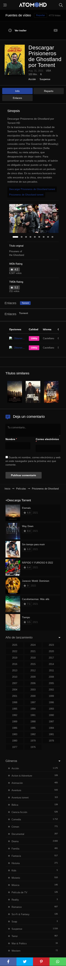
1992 (14, 715)
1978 (51, 740)
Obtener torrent (22, 338)
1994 (33, 708)
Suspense (45, 79)
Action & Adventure (22, 775)
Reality (15, 899)
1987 (51, 721)
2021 (33, 651)
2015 (33, 664)
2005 (51, 683)
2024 (33, 645)
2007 (14, 683)
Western (16, 950)
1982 (33, 734)
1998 (14, 702)
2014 (51, 664)
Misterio (16, 877)
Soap (14, 921)
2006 (33, 683)
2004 (14, 689)
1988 (33, 721)
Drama (15, 841)
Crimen (15, 826)
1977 (14, 747)
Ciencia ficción (19, 812)
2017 (51, 657)
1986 (14, 728)
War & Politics (19, 943)
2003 (33, 689)
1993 (51, 708)
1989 (14, 721)
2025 (14, 645)
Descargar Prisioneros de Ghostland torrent (32, 189)
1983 (14, 734)
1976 (33, 747)
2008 (51, 676)
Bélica (15, 805)
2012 (33, 670)
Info (17, 91)
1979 (33, 740)
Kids (14, 870)
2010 (14, 676)
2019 (14, 657)
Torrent (25, 303)
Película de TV (19, 892)
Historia (16, 863)
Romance (17, 907)
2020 (51, 651)
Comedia (16, 819)
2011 (51, 670)
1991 (33, 715)
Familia (15, 848)
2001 (14, 696)
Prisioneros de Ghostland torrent (26, 194)
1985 (33, 728)
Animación (17, 783)
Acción (32, 79)
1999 (51, 696)
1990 (51, 715)
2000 (33, 696)
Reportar (40, 15)
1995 (14, 708)
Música (15, 885)
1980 (14, 740)
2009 (33, 676)
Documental (18, 834)
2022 (14, 651)
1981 (51, 734)
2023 (51, 645)
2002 (51, 689)
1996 (51, 702)
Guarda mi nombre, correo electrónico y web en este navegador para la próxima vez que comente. (33, 461)
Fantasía (16, 856)
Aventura (16, 790)
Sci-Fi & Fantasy (21, 914)
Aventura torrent (20, 797)
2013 (14, 670)
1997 (33, 702)
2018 (33, 657)
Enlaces (17, 97)
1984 (51, 728)
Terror (15, 936)
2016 (14, 664)
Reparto (48, 91)
